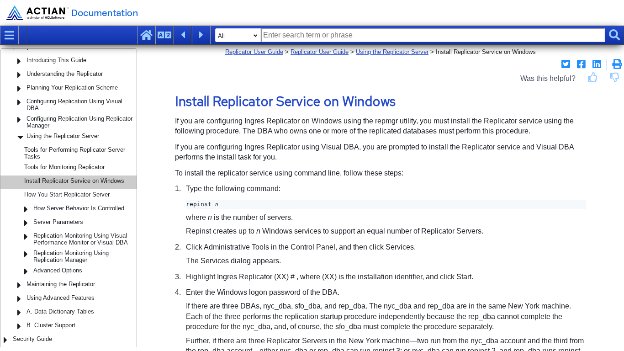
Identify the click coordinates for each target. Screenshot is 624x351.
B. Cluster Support (50, 325)
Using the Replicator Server (62, 136)
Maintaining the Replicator (60, 284)
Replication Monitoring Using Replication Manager (71, 256)
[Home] (146, 35)
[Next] (201, 35)
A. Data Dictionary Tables (60, 311)
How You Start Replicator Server (67, 194)
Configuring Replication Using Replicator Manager (79, 122)
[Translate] (164, 35)
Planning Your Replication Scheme (72, 87)
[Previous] (183, 35)
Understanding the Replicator (64, 73)
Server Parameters (58, 221)
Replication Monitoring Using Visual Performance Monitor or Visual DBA (80, 239)
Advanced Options (57, 270)
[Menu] (9, 35)
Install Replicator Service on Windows (74, 180)
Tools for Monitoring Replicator (64, 167)
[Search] (614, 35)
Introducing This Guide (56, 60)
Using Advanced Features (60, 297)
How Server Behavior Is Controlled (78, 208)
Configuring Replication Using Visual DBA (74, 105)
